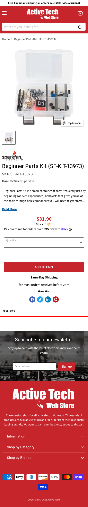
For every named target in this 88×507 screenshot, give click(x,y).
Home (6, 39)
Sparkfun (28, 181)
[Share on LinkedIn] (48, 299)
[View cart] (80, 13)
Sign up (67, 366)
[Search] (80, 27)
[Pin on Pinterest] (56, 299)
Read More (9, 209)
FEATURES (9, 311)
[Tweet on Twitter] (40, 299)
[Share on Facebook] (32, 299)
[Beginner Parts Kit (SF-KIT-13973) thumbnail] (8, 137)
